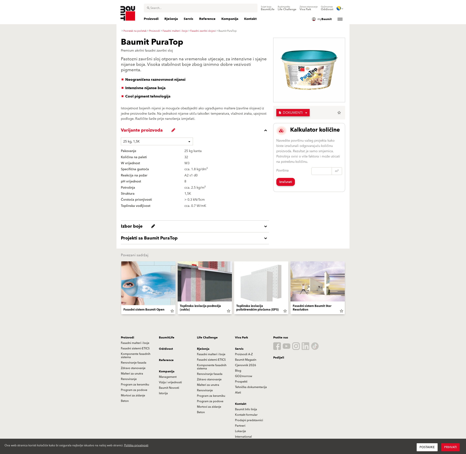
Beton (125, 401)
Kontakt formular (246, 414)
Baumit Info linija (246, 409)
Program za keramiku (135, 384)
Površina (282, 170)
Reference (166, 360)
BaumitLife (166, 337)
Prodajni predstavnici (249, 420)
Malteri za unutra (132, 373)
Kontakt (240, 403)
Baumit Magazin (245, 359)
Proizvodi (127, 337)
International (243, 436)
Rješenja (203, 348)
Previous (119, 288)
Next (346, 288)
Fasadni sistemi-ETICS (135, 348)
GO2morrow (243, 376)
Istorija (163, 393)
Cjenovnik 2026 (245, 365)
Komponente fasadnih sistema (135, 355)
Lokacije (240, 431)
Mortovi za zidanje (133, 395)
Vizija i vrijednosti (170, 382)
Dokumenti (291, 113)
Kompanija (166, 371)
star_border (339, 112)
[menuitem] (267, 8)
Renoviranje (129, 379)
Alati (238, 392)
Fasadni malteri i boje (135, 343)
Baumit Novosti (169, 387)
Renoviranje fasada (133, 362)
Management (168, 376)
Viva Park (241, 337)
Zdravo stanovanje (133, 368)
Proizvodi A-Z (244, 354)
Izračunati (285, 181)
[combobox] (200, 8)
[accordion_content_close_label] (196, 130)
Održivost (166, 348)
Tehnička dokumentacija (251, 387)
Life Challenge (207, 337)
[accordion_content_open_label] (196, 226)
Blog (238, 370)
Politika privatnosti (136, 445)
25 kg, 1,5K (131, 141)
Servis (239, 348)
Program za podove (134, 390)
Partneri (240, 425)
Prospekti (241, 381)
